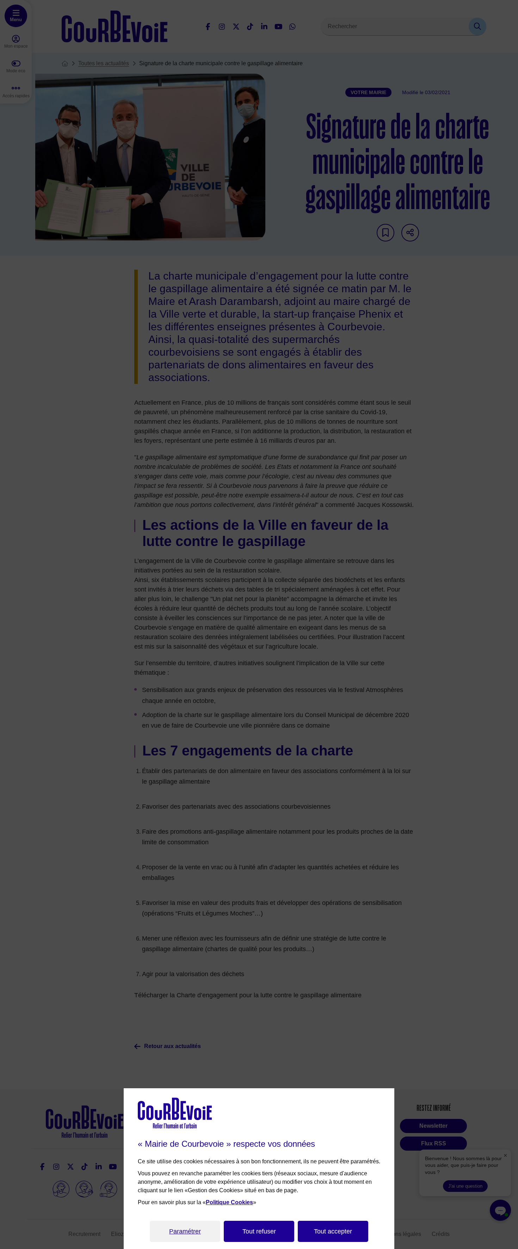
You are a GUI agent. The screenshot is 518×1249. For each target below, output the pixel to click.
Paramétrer (185, 1231)
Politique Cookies (229, 1202)
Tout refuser (259, 1231)
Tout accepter (333, 1231)
